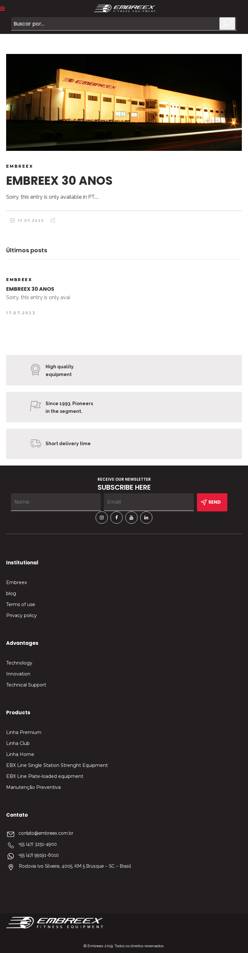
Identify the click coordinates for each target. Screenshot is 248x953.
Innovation (18, 674)
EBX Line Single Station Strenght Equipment (57, 765)
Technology (19, 663)
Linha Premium (23, 732)
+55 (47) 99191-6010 (38, 855)
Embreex (16, 582)
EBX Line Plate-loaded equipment (44, 776)
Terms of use (20, 604)
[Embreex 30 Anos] (124, 102)
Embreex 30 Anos (59, 181)
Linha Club (18, 743)
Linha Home (20, 754)
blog (11, 593)
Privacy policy (21, 615)
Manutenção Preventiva (33, 787)
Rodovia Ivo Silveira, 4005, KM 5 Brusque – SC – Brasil (75, 866)
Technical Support (26, 685)
